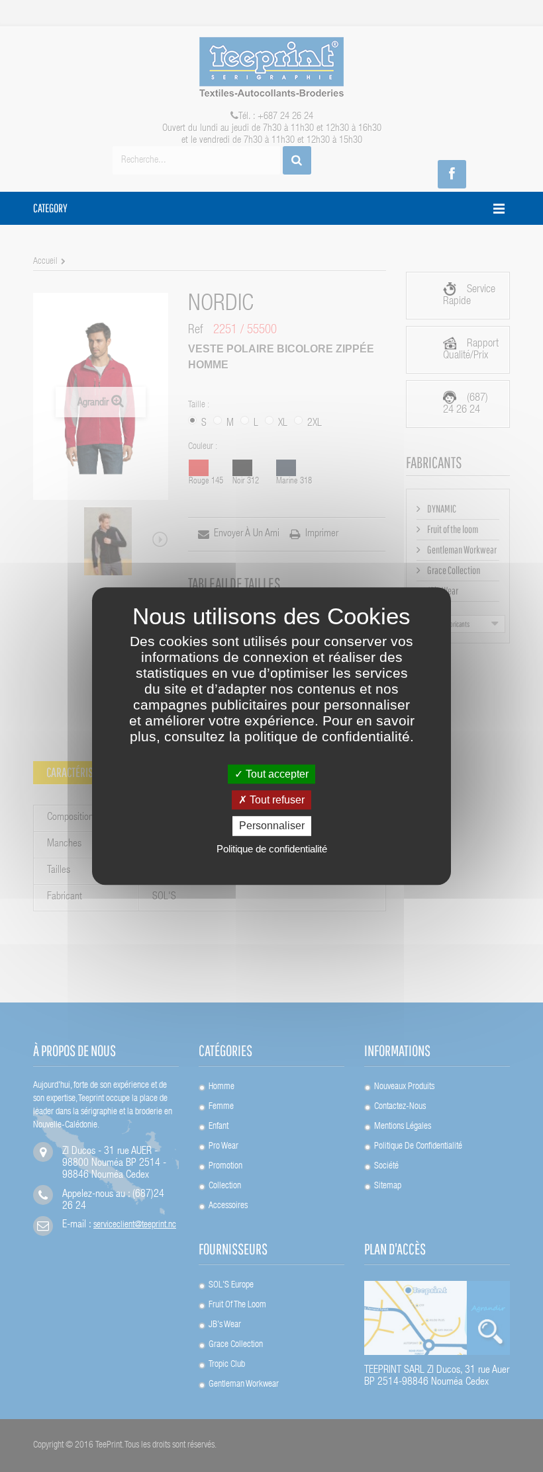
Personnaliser (272, 826)
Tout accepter (276, 774)
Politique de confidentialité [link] (272, 848)
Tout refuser (276, 799)
